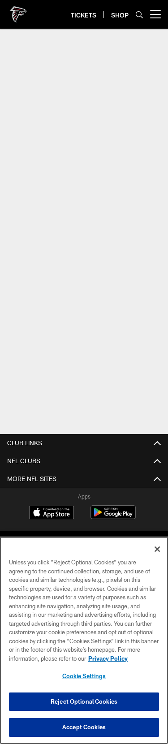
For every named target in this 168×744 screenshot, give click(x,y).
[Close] (157, 549)
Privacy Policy (108, 658)
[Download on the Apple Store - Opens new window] (51, 513)
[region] (84, 640)
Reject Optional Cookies (84, 701)
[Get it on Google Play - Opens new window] (113, 517)
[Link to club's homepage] (18, 11)
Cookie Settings (84, 675)
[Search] (139, 15)
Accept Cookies (84, 727)
